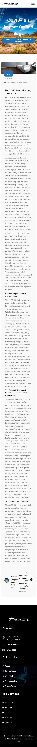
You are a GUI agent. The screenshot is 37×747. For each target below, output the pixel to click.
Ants (7, 712)
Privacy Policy (10, 686)
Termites (8, 707)
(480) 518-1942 (13, 644)
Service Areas (10, 671)
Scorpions (9, 702)
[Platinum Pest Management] (10, 3)
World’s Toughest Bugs (14, 579)
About (7, 666)
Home (8, 40)
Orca (18, 742)
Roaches (8, 717)
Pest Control (11, 83)
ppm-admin (23, 83)
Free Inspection (11, 681)
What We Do (9, 676)
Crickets (8, 722)
